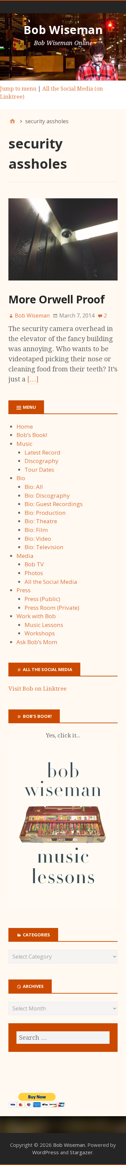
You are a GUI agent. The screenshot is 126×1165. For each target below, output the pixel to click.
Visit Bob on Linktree (37, 688)
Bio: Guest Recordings (54, 504)
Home (24, 426)
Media (25, 556)
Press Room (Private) (52, 607)
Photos (34, 573)
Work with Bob (36, 616)
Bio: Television (44, 547)
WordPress (45, 1152)
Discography (41, 461)
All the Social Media (51, 582)
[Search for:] (63, 1037)
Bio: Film (36, 530)
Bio (20, 478)
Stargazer (81, 1152)
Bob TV (34, 564)
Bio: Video (38, 538)
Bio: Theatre (41, 521)
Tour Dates (39, 469)
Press (23, 590)
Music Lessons (44, 625)
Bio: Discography (47, 495)
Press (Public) (42, 599)
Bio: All (34, 487)
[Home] (12, 121)
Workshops (40, 633)
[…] (33, 379)
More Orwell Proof (56, 299)
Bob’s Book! (31, 435)
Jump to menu (18, 89)
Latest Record (42, 452)
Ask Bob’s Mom (36, 642)
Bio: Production (45, 513)
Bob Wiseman (63, 29)
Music (24, 443)
